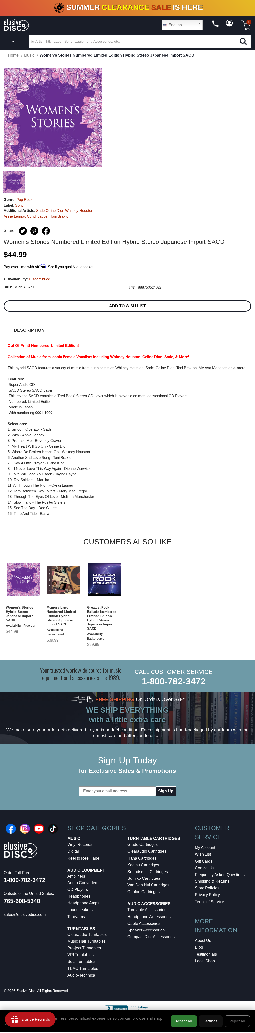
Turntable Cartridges (153, 838)
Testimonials (206, 954)
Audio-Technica (81, 975)
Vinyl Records (79, 844)
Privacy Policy (207, 895)
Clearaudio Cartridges (146, 851)
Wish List (203, 854)
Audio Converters (82, 883)
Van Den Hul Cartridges (148, 885)
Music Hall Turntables (86, 941)
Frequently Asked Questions (220, 875)
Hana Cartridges (141, 858)
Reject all (237, 1021)
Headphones (78, 896)
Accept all (184, 1021)
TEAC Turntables (82, 968)
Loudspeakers (80, 910)
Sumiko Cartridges (143, 878)
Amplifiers (76, 876)
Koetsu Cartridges (143, 865)
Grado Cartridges (142, 844)
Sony (19, 205)
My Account (205, 847)
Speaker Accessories (146, 930)
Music (73, 838)
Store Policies (207, 888)
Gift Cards (203, 861)
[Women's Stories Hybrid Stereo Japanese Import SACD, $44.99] (23, 580)
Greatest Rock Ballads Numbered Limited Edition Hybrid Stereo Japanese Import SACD (101, 618)
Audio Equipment (86, 870)
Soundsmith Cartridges (147, 872)
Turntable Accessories (146, 910)
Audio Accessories (149, 904)
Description (29, 330)
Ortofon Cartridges (143, 892)
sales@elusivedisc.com (25, 914)
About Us (203, 940)
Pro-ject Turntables (84, 948)
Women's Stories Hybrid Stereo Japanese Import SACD (19, 614)
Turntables (81, 929)
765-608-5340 (22, 901)
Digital (73, 851)
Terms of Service (209, 902)
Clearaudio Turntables (87, 934)
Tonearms (76, 917)
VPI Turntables (80, 955)
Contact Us (204, 868)
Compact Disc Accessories (151, 937)
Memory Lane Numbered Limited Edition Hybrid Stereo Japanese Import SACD (61, 616)
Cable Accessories (143, 923)
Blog (199, 947)
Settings (210, 1021)
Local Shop (205, 961)
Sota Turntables (81, 961)
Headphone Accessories (149, 917)
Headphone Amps (83, 903)
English (174, 25)
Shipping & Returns (212, 881)
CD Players (77, 889)
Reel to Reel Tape (83, 858)
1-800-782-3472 (173, 681)
